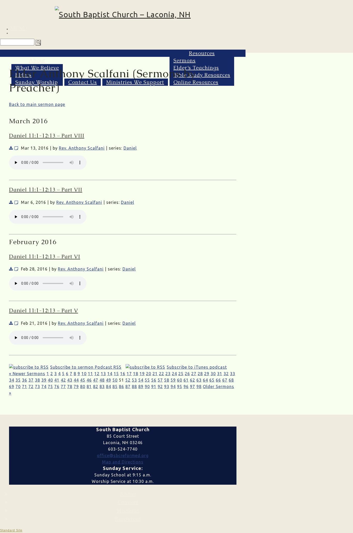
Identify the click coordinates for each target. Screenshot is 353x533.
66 (218, 380)
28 (200, 373)
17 (129, 373)
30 (213, 373)
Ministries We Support (135, 82)
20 (148, 373)
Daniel (130, 148)
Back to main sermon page (37, 104)
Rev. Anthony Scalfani (82, 148)
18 (135, 373)
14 (109, 373)
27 (193, 373)
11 (90, 373)
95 (179, 386)
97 (192, 386)
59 (173, 380)
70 (18, 386)
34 (11, 380)
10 (84, 373)
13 (103, 373)
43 (69, 380)
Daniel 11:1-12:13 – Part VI (44, 256)
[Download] (11, 148)
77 (63, 386)
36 (24, 380)
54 (140, 380)
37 (31, 380)
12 (96, 373)
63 (199, 380)
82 (95, 386)
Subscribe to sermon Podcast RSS (85, 367)
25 (180, 373)
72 (31, 386)
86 (121, 386)
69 (11, 386)
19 (142, 373)
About (37, 60)
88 (134, 386)
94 (173, 386)
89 (140, 386)
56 (153, 380)
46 (89, 380)
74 (44, 386)
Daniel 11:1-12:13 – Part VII (45, 189)
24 (174, 373)
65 (211, 380)
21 (155, 373)
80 (82, 386)
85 (115, 386)
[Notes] (16, 148)
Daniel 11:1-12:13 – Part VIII (46, 135)
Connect (128, 502)
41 (56, 380)
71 (24, 386)
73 (37, 386)
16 (122, 373)
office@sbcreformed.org (123, 455)
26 (187, 373)
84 (108, 386)
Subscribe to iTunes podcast (197, 367)
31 (219, 373)
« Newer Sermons (27, 373)
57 (160, 380)
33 (232, 373)
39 (44, 380)
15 (116, 373)
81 (89, 386)
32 (226, 373)
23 (168, 373)
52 (128, 380)
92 (160, 386)
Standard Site (11, 530)
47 (95, 380)
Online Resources (195, 82)
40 (50, 380)
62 (192, 380)
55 (147, 380)
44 (76, 380)
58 (166, 380)
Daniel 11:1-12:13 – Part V (43, 310)
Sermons (184, 60)
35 (18, 380)
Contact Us (82, 82)
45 (82, 380)
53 (134, 380)
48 (102, 380)
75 (50, 386)
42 (63, 380)
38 (37, 380)
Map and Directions (122, 462)
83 (102, 386)
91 (153, 386)
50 (115, 380)
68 (231, 380)
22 (161, 373)
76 (56, 386)
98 (199, 386)
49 (108, 380)
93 (166, 386)
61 (186, 380)
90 (147, 386)
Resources (202, 53)
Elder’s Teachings (196, 67)
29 (206, 373)
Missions (128, 510)
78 (69, 386)
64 (205, 380)
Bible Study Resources (201, 75)
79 (76, 386)
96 (186, 386)
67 (224, 380)
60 (179, 380)
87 (128, 386)
